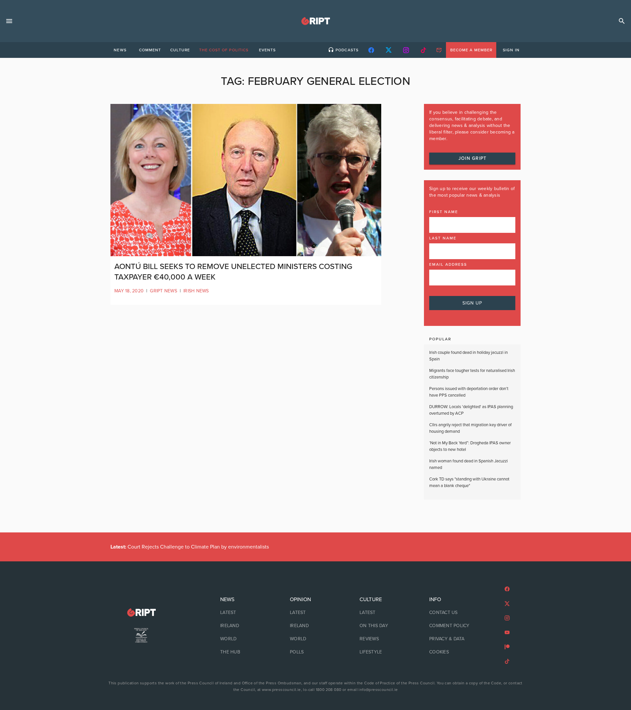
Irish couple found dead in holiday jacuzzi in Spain (468, 356)
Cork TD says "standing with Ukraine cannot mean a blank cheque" (469, 482)
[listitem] (246, 612)
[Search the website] (622, 21)
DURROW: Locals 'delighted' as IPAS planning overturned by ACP (471, 410)
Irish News (196, 291)
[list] (246, 625)
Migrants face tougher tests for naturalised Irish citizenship (472, 374)
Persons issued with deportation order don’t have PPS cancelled (468, 392)
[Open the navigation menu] (9, 21)
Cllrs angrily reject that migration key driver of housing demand (470, 428)
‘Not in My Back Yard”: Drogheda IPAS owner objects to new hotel (470, 446)
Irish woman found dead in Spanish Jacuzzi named (468, 464)
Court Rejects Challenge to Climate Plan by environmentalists (189, 547)
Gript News (163, 291)
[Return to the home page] (141, 612)
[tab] (120, 50)
